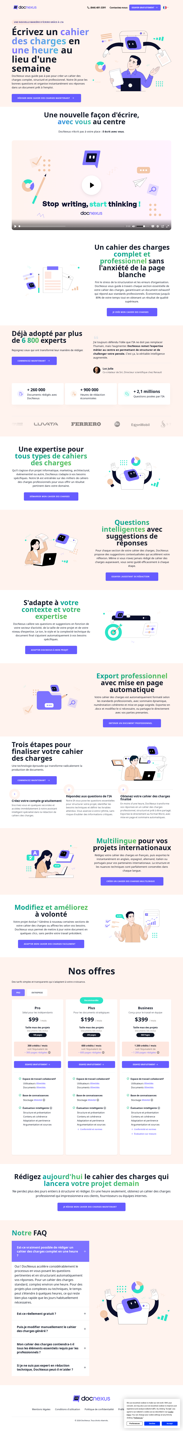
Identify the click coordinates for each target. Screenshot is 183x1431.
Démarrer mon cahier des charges (50, 496)
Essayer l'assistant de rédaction (131, 576)
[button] (118, 7)
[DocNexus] (36, 7)
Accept (170, 1424)
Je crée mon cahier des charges (131, 312)
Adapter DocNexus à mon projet (50, 650)
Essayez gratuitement (36, 1064)
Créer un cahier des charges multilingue (131, 881)
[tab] (18, 992)
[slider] (71, 226)
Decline (152, 1424)
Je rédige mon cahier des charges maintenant (90, 1207)
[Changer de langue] (166, 8)
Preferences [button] (138, 1418)
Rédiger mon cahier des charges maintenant (44, 98)
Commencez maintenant (32, 361)
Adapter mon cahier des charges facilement (50, 944)
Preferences (134, 1424)
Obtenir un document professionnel (131, 723)
